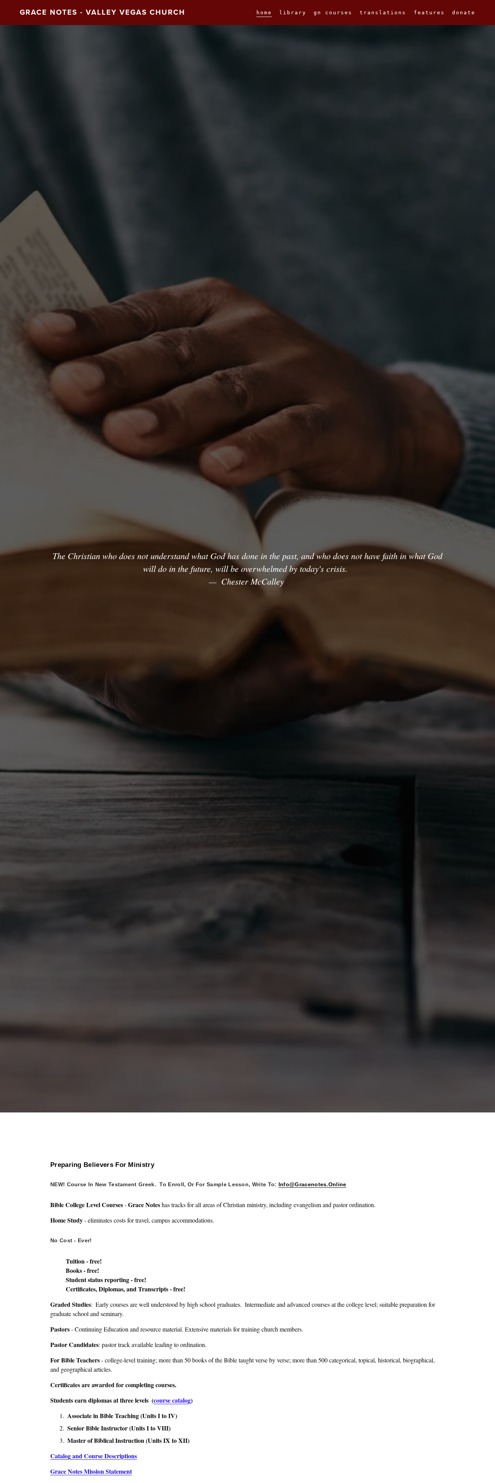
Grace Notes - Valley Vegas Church (102, 12)
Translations (383, 12)
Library (292, 12)
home (264, 12)
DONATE (463, 12)
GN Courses (333, 12)
